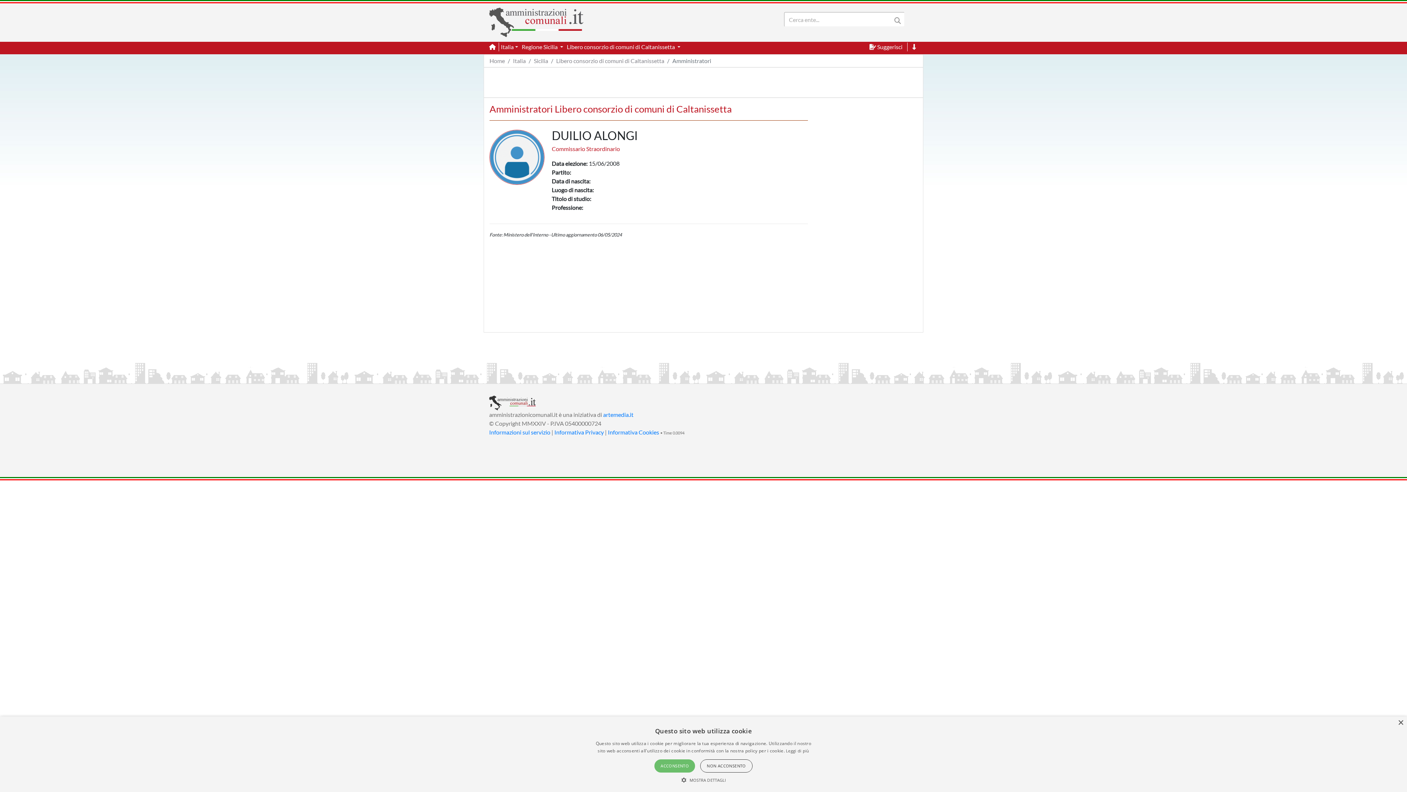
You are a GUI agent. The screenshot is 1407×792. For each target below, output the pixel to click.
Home (497, 60)
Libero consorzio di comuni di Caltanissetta (610, 60)
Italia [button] (507, 46)
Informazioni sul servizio (519, 432)
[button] (703, 780)
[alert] (703, 754)
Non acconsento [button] (726, 766)
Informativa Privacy (579, 432)
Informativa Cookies (633, 432)
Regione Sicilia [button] (540, 46)
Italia (519, 60)
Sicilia (541, 60)
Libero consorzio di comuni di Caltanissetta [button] (621, 46)
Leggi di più (797, 751)
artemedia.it (618, 414)
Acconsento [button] (675, 766)
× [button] (1400, 723)
